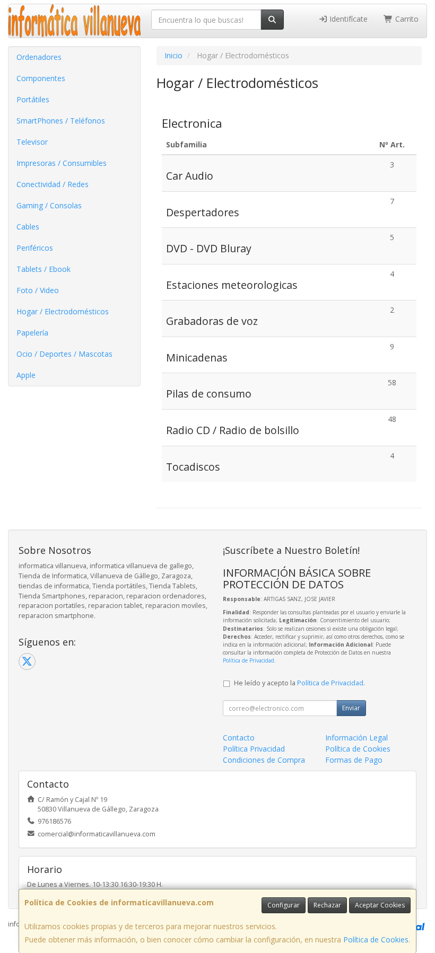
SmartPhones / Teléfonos (60, 121)
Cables (27, 227)
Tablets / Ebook (43, 269)
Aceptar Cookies (380, 905)
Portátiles (32, 99)
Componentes (40, 78)
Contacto (239, 738)
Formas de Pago (353, 760)
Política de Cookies (375, 939)
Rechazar (327, 905)
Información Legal (356, 738)
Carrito (406, 19)
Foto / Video (37, 290)
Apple (26, 375)
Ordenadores (39, 57)
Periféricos (34, 248)
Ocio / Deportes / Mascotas (64, 354)
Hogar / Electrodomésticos (62, 311)
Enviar (351, 707)
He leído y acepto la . (299, 682)
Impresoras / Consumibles (61, 163)
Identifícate (347, 19)
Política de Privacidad (248, 660)
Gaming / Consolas (49, 205)
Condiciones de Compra (264, 760)
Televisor (32, 142)
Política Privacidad (254, 749)
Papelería (32, 333)
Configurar (283, 905)
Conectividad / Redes (52, 184)
